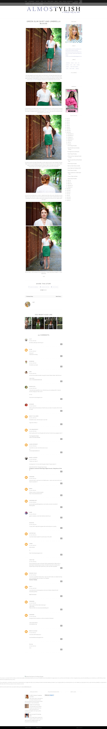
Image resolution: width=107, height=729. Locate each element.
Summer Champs (33, 579)
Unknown (31, 476)
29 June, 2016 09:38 (32, 459)
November (70, 135)
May (68, 180)
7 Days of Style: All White (72, 176)
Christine (31, 559)
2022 (68, 122)
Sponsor (76, 1)
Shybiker (31, 404)
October (69, 137)
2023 (68, 120)
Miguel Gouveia (33, 457)
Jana (30, 371)
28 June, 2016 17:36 (32, 340)
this (47, 109)
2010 (68, 197)
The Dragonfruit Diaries (34, 436)
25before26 (68, 62)
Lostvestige (32, 533)
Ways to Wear (72, 68)
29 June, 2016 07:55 (32, 431)
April (69, 181)
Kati (34, 302)
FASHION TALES (33, 573)
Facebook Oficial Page (40, 468)
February (69, 185)
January (69, 187)
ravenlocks (32, 386)
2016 (68, 132)
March (69, 183)
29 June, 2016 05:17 (32, 405)
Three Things (50, 1)
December (70, 133)
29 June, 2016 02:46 (32, 388)
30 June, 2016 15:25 (32, 561)
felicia (31, 644)
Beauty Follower (33, 416)
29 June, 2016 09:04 (32, 445)
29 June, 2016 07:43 (32, 417)
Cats (76, 62)
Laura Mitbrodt (33, 444)
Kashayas (31, 522)
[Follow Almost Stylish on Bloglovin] (49, 695)
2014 (68, 190)
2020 (68, 125)
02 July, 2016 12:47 (32, 632)
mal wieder (34, 79)
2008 (68, 200)
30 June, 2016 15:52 (32, 574)
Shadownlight (33, 500)
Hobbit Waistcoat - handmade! (43, 327)
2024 (68, 118)
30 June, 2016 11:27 (32, 545)
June (69, 144)
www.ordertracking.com (26, 686)
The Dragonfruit (33, 429)
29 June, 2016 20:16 (32, 524)
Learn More (75, 2)
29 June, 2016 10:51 (32, 478)
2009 (68, 198)
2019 (68, 127)
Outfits (37, 1)
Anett (30, 586)
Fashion (45, 290)
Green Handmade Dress (30, 327)
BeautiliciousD (33, 630)
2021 (67, 123)
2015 (67, 188)
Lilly (30, 338)
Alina (30, 349)
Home (26, 1)
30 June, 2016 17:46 (32, 588)
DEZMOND (31, 361)
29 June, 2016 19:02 (32, 502)
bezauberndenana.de (37, 379)
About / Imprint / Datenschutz (66, 1)
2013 (67, 192)
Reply (61, 344)
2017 (67, 130)
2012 (67, 193)
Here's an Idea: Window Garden (74, 165)
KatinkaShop (31, 1)
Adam (30, 512)
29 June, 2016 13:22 (32, 490)
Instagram (31, 468)
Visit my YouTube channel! (34, 437)
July (68, 142)
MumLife (67, 66)
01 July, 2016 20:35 (32, 616)
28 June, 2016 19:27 (32, 351)
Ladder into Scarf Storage (34, 704)
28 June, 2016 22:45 (32, 373)
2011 (67, 195)
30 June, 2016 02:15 (32, 534)
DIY (45, 1)
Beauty (56, 1)
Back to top (79, 727)
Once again (46, 111)
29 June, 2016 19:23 (32, 514)
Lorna (30, 543)
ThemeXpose (33, 727)
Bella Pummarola (32, 594)
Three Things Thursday (74, 66)
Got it (80, 2)
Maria (30, 488)
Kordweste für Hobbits (54, 327)
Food (42, 1)
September (70, 138)
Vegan (67, 68)
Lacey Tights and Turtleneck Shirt (74, 168)
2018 (68, 128)
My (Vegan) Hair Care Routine (73, 151)
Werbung (77, 68)
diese (51, 76)
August (69, 140)
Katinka (78, 64)
